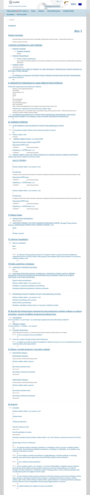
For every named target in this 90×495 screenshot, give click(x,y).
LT (60, 1)
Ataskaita (11, 20)
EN (57, 1)
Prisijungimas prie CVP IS (52, 6)
